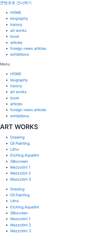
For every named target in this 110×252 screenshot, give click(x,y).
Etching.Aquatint (24, 155)
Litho (14, 149)
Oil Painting (20, 143)
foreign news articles (28, 48)
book (14, 36)
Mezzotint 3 (20, 179)
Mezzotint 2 (20, 173)
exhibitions (19, 54)
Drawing (17, 137)
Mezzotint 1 (20, 167)
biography (19, 18)
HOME (15, 12)
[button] (55, 64)
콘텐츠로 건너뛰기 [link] (16, 3)
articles (16, 42)
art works (18, 30)
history (16, 24)
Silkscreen (19, 161)
